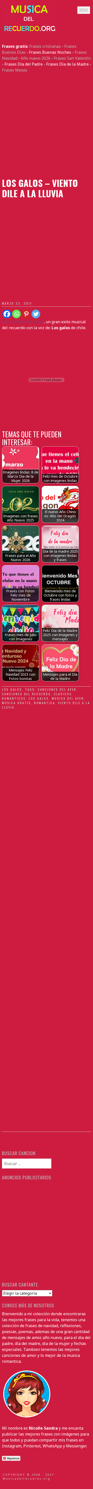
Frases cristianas (45, 46)
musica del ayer (68, 698)
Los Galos (12, 689)
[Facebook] (6, 314)
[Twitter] (35, 314)
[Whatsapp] (16, 314)
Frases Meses (14, 70)
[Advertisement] (46, 125)
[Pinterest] (26, 314)
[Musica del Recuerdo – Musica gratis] (29, 31)
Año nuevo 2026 (35, 58)
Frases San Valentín (72, 58)
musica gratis (16, 703)
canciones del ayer (57, 689)
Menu (83, 10)
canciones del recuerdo (26, 694)
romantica (44, 703)
